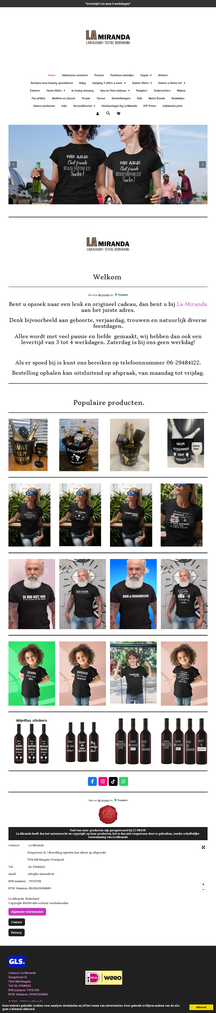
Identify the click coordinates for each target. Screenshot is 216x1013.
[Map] (159, 868)
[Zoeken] (108, 113)
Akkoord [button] (201, 1007)
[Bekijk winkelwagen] (118, 114)
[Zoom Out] (203, 889)
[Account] (97, 114)
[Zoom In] (203, 884)
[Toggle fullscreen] (203, 847)
